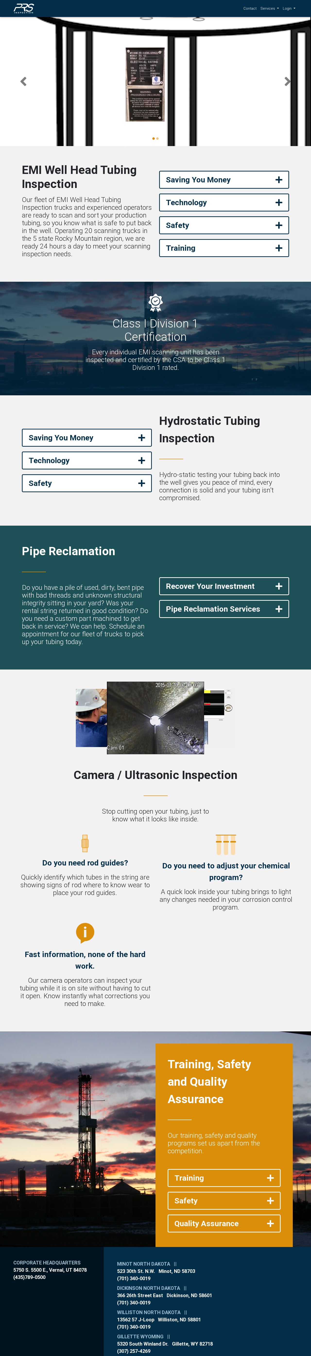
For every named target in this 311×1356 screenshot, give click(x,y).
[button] (23, 81)
